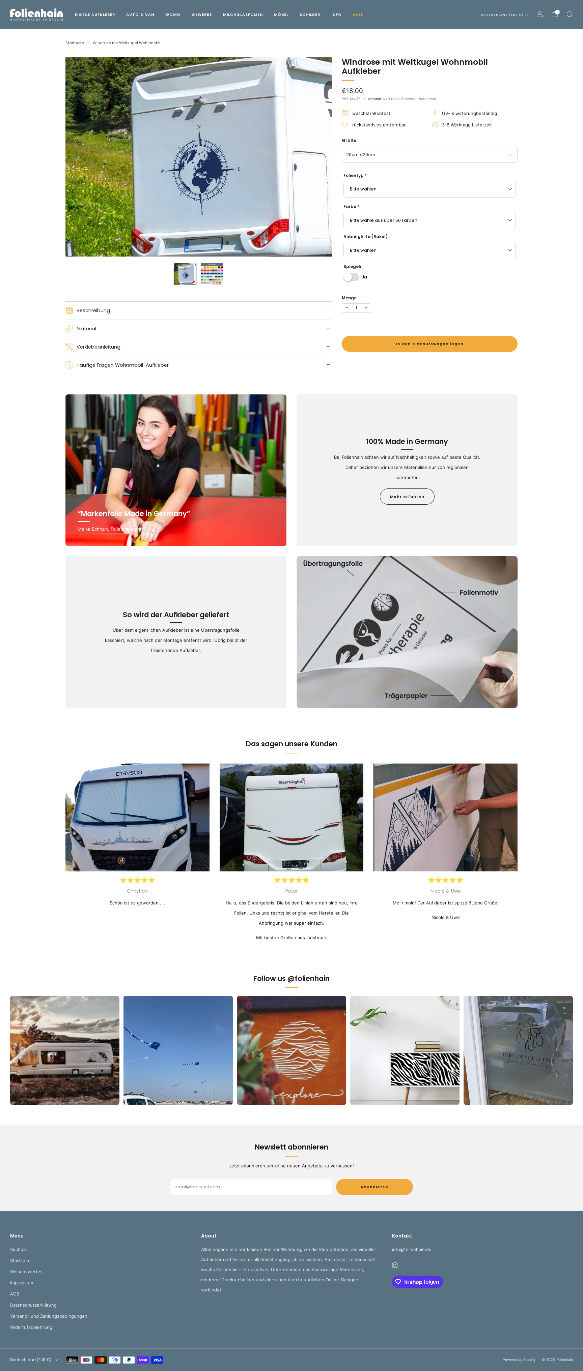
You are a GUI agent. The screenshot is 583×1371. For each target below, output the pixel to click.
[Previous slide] (79, 157)
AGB (14, 1294)
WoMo (173, 14)
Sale (358, 14)
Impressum (21, 1282)
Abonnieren (374, 1187)
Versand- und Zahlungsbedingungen (48, 1316)
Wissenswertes (26, 1271)
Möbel (281, 14)
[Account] (539, 14)
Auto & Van (140, 14)
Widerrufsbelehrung (31, 1327)
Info (336, 14)
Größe (349, 140)
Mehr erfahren (407, 496)
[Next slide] (318, 157)
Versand (374, 98)
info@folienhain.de (412, 1249)
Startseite (20, 1260)
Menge (349, 298)
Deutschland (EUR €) (502, 15)
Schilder (310, 14)
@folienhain (308, 978)
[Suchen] (569, 14)
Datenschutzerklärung (33, 1305)
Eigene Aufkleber (95, 14)
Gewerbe (202, 14)
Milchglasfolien (243, 14)
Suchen (18, 1249)
